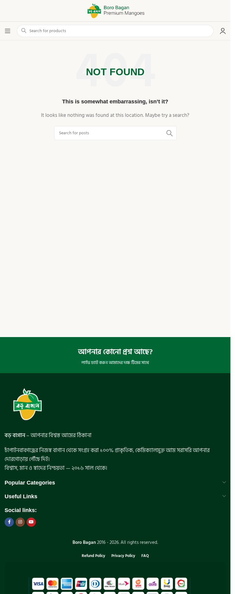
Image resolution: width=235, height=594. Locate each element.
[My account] (223, 31)
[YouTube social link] (31, 522)
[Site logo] (115, 10)
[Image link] (27, 405)
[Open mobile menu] (8, 31)
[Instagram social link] (20, 522)
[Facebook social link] (9, 522)
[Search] (169, 133)
